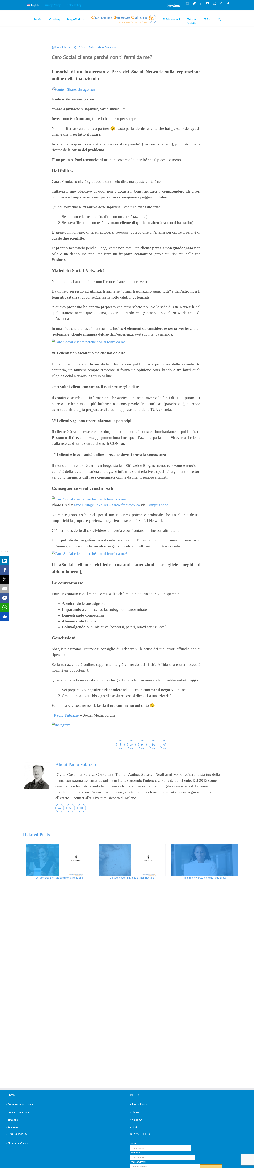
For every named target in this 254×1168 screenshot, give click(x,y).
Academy (13, 1127)
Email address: (138, 1162)
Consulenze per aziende (21, 1104)
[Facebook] (4, 570)
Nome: (133, 1143)
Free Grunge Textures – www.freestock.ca (107, 505)
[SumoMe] (4, 616)
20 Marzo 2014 (86, 47)
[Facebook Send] (4, 598)
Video (135, 1119)
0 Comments (109, 47)
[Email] (4, 588)
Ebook (135, 1112)
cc (166, 505)
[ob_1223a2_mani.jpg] (89, 553)
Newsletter (174, 5)
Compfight (155, 505)
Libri (134, 1127)
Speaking (13, 1119)
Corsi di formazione (19, 1112)
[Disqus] (132, 936)
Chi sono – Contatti (18, 1143)
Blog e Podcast (140, 1104)
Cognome (135, 1152)
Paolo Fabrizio (62, 47)
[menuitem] (33, 5)
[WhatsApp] (4, 607)
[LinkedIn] (4, 560)
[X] (4, 579)
